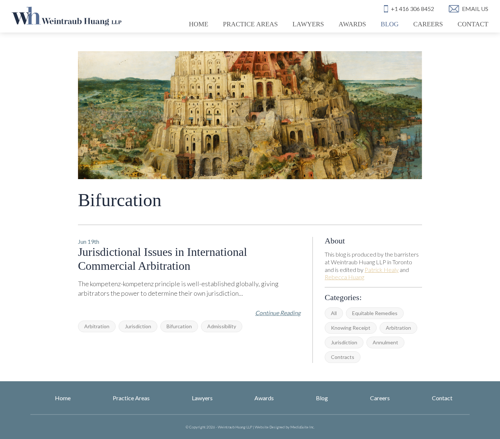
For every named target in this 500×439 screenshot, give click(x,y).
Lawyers (308, 24)
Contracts (342, 357)
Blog (390, 24)
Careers (428, 24)
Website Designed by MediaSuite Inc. (284, 427)
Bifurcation (179, 326)
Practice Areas (250, 24)
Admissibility (221, 326)
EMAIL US (475, 8)
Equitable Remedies (375, 313)
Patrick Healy (382, 269)
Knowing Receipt (350, 328)
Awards (352, 24)
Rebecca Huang (344, 276)
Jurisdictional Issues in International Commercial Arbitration (162, 258)
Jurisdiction (344, 342)
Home (198, 24)
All (334, 313)
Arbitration (398, 328)
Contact (473, 24)
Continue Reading (278, 312)
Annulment (385, 342)
